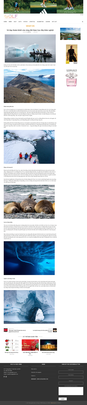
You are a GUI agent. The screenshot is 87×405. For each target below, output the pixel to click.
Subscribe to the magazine (36, 372)
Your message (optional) (70, 386)
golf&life (29, 32)
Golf (15, 21)
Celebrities (40, 21)
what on (30, 26)
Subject (71, 380)
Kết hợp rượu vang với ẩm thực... (12, 352)
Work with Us (34, 369)
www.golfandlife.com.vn (12, 372)
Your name (71, 369)
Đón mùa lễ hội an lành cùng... (48, 352)
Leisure (48, 21)
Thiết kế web (53, 402)
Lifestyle (32, 21)
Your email (71, 374)
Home (5, 21)
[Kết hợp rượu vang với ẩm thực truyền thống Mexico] (11, 345)
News (10, 21)
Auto (20, 21)
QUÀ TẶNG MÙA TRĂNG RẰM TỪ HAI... (30, 353)
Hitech (25, 21)
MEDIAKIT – (34, 379)
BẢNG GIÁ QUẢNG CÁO (42, 379)
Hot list (54, 21)
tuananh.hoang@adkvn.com (12, 374)
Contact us (33, 375)
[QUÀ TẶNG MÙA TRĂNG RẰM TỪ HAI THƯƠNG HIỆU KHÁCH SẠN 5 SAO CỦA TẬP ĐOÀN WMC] (30, 345)
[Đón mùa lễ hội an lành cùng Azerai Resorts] (48, 345)
